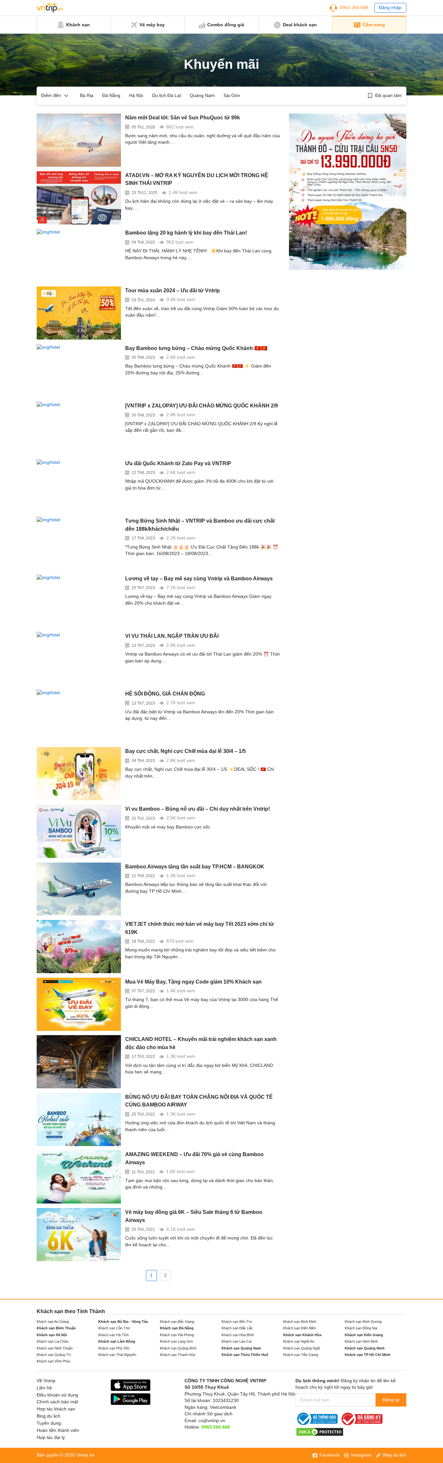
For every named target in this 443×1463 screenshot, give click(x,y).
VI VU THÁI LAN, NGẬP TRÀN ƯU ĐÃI (172, 636)
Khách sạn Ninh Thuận (55, 1348)
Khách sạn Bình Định (299, 1322)
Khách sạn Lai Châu (52, 1341)
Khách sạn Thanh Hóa (177, 1355)
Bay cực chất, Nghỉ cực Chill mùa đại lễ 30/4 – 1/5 (185, 751)
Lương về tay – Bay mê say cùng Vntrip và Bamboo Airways (199, 578)
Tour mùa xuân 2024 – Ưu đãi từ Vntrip (172, 290)
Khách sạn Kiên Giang (364, 1335)
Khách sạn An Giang (53, 1322)
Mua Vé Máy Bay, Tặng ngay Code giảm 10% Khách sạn (193, 982)
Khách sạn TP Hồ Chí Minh (367, 1355)
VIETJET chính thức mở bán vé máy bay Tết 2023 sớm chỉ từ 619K (199, 928)
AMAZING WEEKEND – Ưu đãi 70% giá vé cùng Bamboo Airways (194, 1158)
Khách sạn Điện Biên (299, 1328)
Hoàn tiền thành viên (58, 1430)
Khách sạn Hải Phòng (177, 1335)
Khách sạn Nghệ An (298, 1341)
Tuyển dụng (49, 1423)
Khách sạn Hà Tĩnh (113, 1335)
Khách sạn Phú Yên (113, 1348)
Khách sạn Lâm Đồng (116, 1341)
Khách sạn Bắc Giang (177, 1322)
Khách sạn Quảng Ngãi (301, 1348)
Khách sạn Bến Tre (237, 1322)
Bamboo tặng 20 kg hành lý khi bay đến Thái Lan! (186, 233)
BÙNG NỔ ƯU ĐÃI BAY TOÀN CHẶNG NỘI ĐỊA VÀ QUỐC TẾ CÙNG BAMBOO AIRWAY (199, 1101)
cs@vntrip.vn (211, 1420)
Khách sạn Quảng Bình (178, 1348)
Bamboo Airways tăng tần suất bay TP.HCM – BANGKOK (194, 866)
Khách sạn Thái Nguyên (117, 1355)
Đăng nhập (390, 7)
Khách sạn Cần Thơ (114, 1328)
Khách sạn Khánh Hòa (302, 1335)
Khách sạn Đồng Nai (361, 1328)
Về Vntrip (46, 1380)
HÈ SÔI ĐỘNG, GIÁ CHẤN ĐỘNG (165, 693)
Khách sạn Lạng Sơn (176, 1341)
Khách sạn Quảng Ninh (365, 1348)
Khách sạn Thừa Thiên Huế (245, 1355)
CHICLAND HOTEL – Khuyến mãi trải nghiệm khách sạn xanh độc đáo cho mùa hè (201, 1043)
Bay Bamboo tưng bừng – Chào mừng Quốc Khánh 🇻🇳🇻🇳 (196, 348)
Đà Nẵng (111, 95)
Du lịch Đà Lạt (166, 95)
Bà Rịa (86, 95)
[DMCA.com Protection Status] (319, 1431)
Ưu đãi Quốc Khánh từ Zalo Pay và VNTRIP (178, 463)
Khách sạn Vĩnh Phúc (54, 1361)
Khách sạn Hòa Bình (238, 1335)
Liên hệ (44, 1387)
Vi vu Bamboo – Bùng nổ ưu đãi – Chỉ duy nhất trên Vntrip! (197, 809)
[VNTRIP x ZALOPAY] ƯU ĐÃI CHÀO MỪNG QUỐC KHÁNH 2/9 (201, 405)
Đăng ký (391, 1399)
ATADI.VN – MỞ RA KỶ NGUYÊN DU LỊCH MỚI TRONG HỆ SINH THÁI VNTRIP (196, 179)
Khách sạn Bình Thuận (56, 1328)
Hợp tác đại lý (51, 1437)
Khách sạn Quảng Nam (241, 1348)
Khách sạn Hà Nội (52, 1335)
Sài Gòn (231, 95)
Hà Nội (136, 95)
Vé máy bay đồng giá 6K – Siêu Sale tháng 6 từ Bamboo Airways (193, 1216)
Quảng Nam (202, 95)
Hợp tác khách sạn (56, 1409)
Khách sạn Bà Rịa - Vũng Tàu (123, 1322)
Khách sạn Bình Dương (363, 1322)
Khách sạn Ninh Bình (361, 1341)
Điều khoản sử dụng (57, 1395)
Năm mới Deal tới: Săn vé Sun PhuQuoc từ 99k (182, 117)
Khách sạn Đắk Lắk (237, 1328)
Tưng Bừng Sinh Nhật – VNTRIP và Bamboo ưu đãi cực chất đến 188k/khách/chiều (200, 525)
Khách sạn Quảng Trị (53, 1355)
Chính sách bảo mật (57, 1401)
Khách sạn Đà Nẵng (177, 1328)
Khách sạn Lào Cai (236, 1341)
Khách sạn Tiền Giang (300, 1355)
